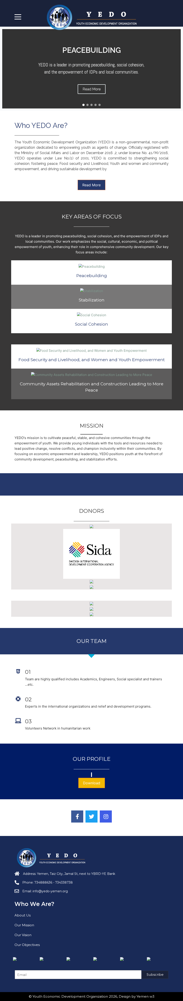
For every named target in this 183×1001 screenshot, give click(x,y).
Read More (91, 185)
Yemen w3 (145, 996)
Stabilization (91, 300)
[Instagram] (106, 816)
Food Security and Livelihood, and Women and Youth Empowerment (92, 359)
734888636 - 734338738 (53, 882)
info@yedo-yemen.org (50, 891)
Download (91, 783)
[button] (83, 105)
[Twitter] (91, 816)
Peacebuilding (91, 275)
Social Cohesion (91, 324)
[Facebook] (77, 816)
